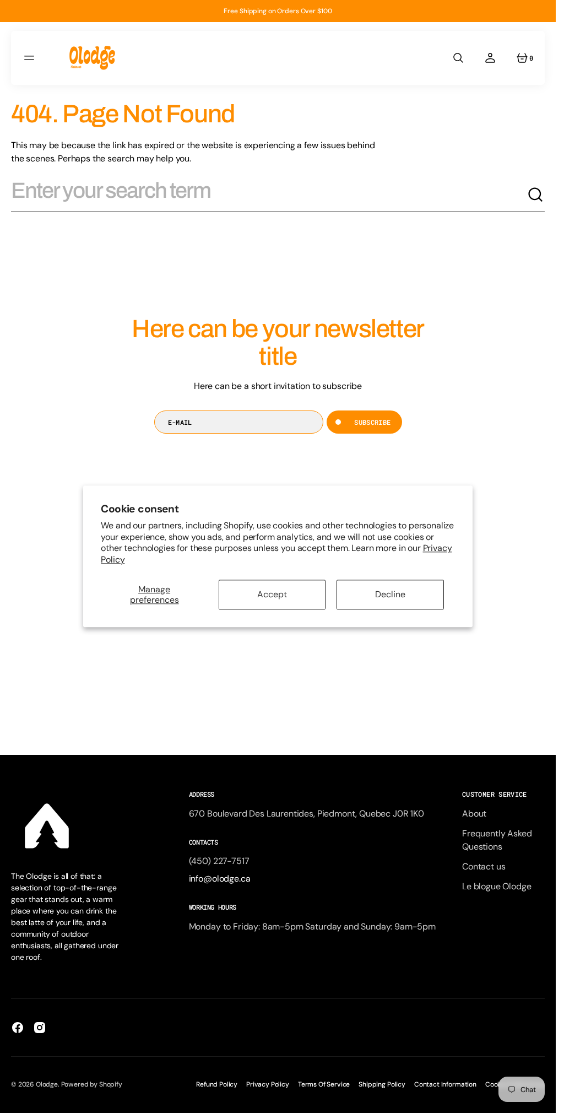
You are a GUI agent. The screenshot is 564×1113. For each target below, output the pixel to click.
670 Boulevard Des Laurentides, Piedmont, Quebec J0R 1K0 (306, 813)
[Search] (536, 195)
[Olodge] (92, 58)
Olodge (47, 1084)
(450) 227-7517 (219, 861)
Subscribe (372, 422)
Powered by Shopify (91, 1084)
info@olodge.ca (220, 878)
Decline (390, 595)
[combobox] (269, 195)
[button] (30, 57)
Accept (272, 595)
